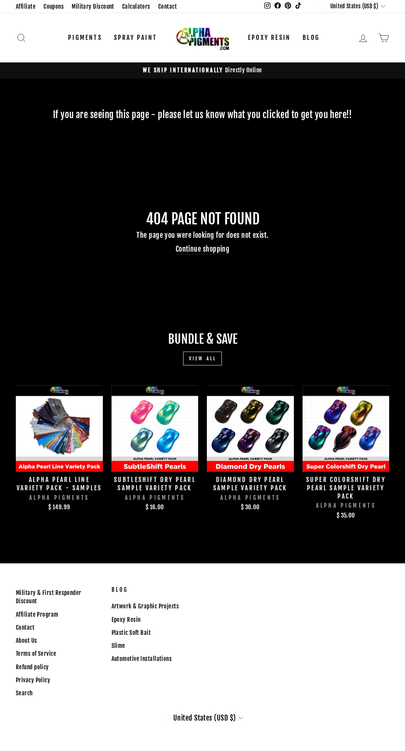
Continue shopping (203, 249)
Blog (311, 37)
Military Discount (93, 6)
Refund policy (32, 667)
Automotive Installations (142, 659)
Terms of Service (36, 653)
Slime (118, 645)
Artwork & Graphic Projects (145, 606)
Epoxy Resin (269, 37)
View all (202, 358)
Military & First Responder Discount (48, 597)
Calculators (136, 6)
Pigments (85, 37)
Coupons (54, 6)
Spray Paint (135, 37)
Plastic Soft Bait (131, 632)
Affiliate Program (37, 614)
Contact (167, 6)
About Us (26, 640)
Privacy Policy (33, 680)
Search (24, 693)
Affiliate (26, 6)
